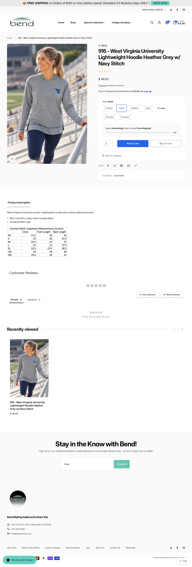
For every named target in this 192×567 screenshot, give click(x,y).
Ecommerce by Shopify (177, 557)
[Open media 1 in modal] (47, 104)
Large (148, 108)
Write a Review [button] (173, 294)
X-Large (161, 108)
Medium (135, 108)
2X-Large (109, 117)
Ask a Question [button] (149, 294)
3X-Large (124, 117)
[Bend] (18, 509)
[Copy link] (135, 165)
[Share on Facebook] (108, 165)
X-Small (108, 108)
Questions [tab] (32, 299)
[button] (152, 22)
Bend (102, 45)
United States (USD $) (152, 9)
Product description (19, 202)
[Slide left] (175, 329)
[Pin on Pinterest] (121, 165)
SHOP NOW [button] (160, 3)
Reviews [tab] (14, 299)
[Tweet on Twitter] (114, 165)
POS (164, 557)
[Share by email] (128, 165)
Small (121, 108)
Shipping (101, 85)
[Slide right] (182, 329)
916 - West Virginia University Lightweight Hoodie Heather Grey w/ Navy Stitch (27, 405)
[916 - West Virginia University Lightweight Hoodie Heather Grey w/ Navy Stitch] (29, 392)
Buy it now (166, 143)
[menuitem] (61, 22)
